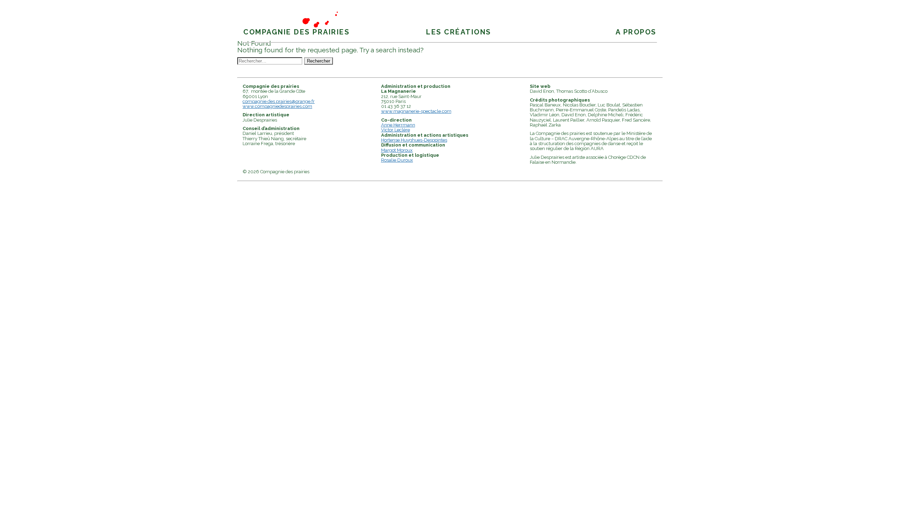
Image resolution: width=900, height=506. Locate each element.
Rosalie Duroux (397, 160)
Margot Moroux (397, 150)
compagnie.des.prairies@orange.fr (279, 101)
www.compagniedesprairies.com (277, 106)
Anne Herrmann (398, 125)
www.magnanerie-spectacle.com (416, 111)
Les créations (458, 32)
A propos (636, 32)
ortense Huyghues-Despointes (415, 140)
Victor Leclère (395, 129)
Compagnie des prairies (296, 32)
